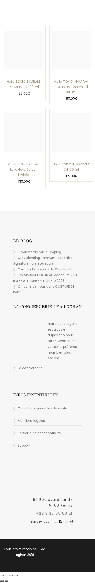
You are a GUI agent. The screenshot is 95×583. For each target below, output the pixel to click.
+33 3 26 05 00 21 (54, 513)
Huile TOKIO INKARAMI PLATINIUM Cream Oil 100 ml (71, 86)
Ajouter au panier (13, 81)
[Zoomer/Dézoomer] (2, 575)
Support (24, 445)
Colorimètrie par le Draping (39, 252)
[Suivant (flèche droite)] (6, 581)
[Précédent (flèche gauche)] (2, 581)
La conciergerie (30, 368)
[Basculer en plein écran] (6, 575)
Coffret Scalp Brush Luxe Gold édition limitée (23, 169)
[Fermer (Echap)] (16, 575)
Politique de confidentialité (39, 433)
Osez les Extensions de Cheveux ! (44, 269)
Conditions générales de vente (42, 408)
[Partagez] (11, 575)
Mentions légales (31, 420)
